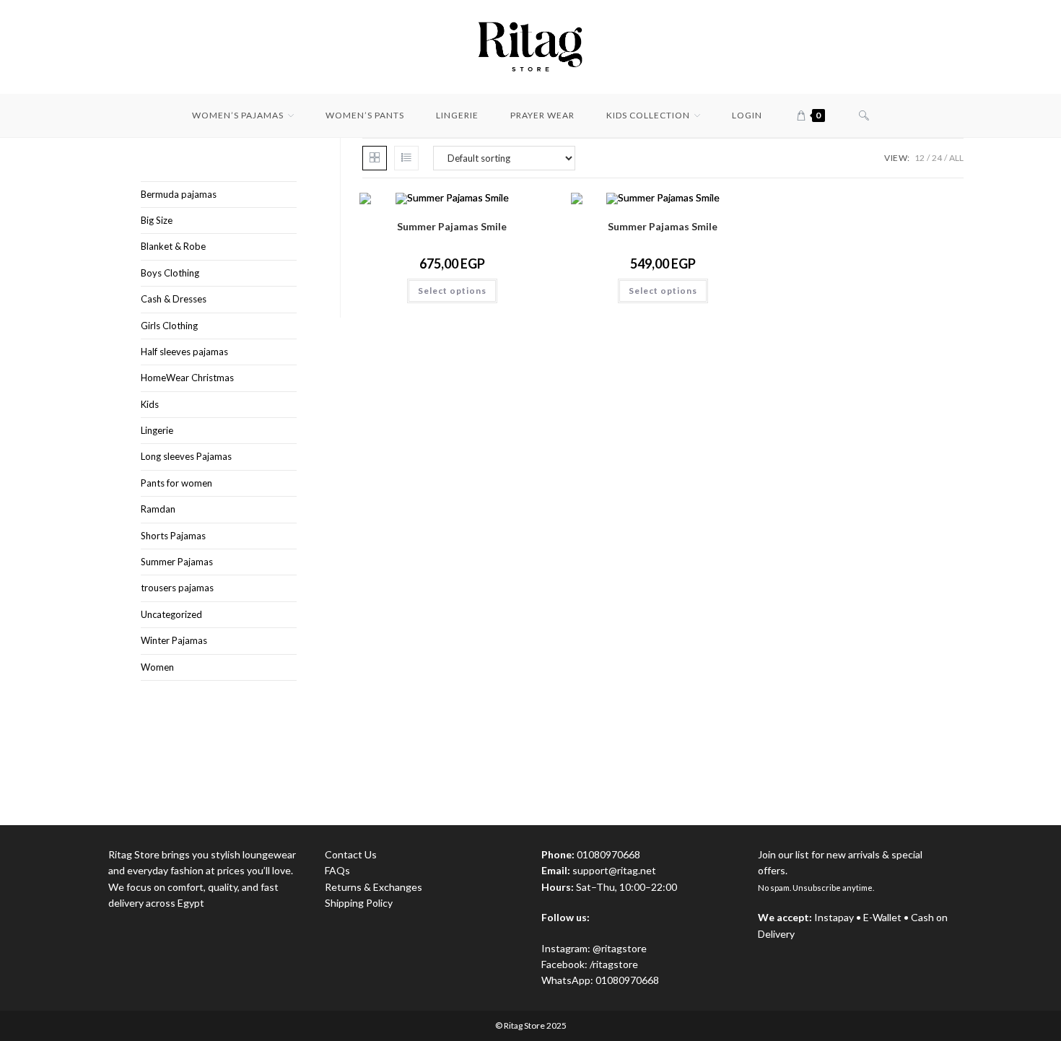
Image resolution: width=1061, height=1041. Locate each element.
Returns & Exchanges (373, 887)
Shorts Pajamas (173, 535)
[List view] (406, 158)
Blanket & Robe (173, 246)
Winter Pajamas (174, 640)
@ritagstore (620, 948)
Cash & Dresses (173, 299)
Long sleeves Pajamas (186, 456)
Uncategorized (171, 614)
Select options (452, 290)
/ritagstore (614, 964)
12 (919, 157)
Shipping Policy (359, 903)
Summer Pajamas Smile (452, 226)
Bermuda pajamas (179, 194)
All (956, 157)
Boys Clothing (170, 273)
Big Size (157, 220)
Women (157, 667)
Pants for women (176, 483)
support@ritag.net (614, 870)
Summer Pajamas (177, 561)
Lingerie (157, 430)
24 (937, 157)
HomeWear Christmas (187, 377)
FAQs (337, 870)
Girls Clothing (169, 325)
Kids (150, 404)
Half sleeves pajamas (184, 351)
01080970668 (627, 980)
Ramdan (158, 509)
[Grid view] (374, 158)
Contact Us (351, 854)
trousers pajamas (177, 587)
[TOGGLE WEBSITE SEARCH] (864, 115)
